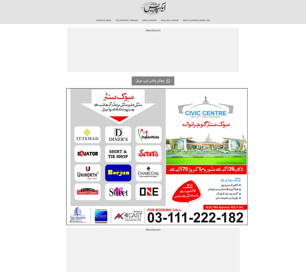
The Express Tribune (126, 20)
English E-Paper (169, 20)
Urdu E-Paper (149, 20)
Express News (103, 20)
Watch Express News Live (196, 20)
